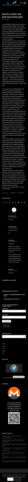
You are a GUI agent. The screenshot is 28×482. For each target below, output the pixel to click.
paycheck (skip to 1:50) (14, 109)
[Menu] (24, 3)
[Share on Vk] (18, 202)
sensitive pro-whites (15, 174)
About (3, 348)
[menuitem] (20, 3)
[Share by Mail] (24, 202)
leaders (19, 155)
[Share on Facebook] (3, 202)
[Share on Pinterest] (9, 202)
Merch (3, 353)
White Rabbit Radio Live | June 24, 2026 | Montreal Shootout (13, 461)
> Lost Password (6, 326)
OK (10, 479)
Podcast (4, 343)
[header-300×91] (11, 3)
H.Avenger (21, 192)
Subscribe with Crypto (12, 299)
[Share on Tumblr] (15, 202)
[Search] (20, 3)
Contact (3, 351)
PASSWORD (5, 314)
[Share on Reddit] (21, 202)
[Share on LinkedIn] (12, 202)
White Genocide (6, 19)
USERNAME (5, 308)
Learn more (17, 479)
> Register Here (6, 324)
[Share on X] (6, 202)
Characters (4, 346)
